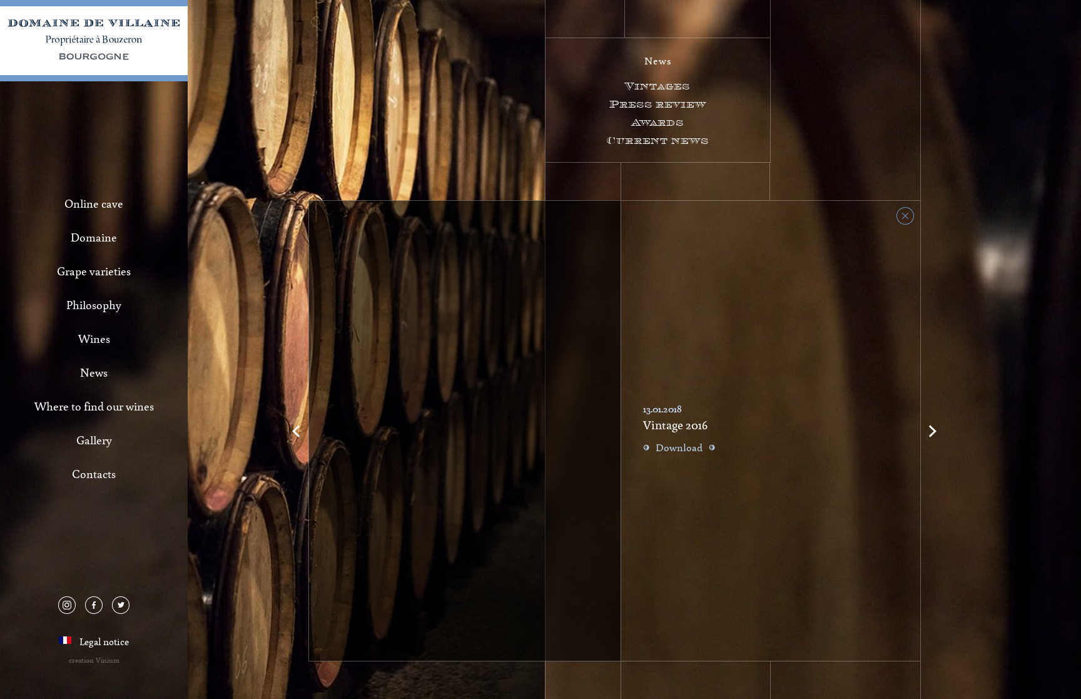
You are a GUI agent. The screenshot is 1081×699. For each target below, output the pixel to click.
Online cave (93, 203)
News (94, 372)
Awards (658, 122)
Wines (94, 338)
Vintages (657, 86)
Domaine (94, 237)
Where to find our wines (94, 406)
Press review (657, 104)
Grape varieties (94, 270)
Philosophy (93, 304)
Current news (658, 140)
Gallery (94, 439)
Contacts (94, 473)
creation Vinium (94, 660)
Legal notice (104, 641)
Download (679, 447)
